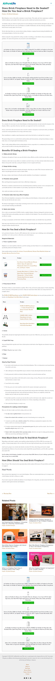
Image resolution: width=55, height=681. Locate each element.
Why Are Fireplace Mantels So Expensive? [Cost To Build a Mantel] (41, 568)
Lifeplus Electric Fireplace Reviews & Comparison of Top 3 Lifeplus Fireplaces (41, 520)
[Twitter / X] (28, 678)
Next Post (50, 493)
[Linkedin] (26, 678)
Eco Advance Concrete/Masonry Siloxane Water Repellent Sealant (32, 251)
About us (27, 666)
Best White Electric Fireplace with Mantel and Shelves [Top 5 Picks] (14, 545)
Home (27, 664)
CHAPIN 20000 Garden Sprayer (30, 295)
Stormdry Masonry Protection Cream (10, 253)
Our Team (27, 668)
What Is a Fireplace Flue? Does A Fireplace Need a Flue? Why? (12, 568)
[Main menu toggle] (51, 3)
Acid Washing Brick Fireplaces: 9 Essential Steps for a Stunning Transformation (14, 523)
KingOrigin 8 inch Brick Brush (15, 297)
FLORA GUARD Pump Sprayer (11, 295)
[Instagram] (30, 678)
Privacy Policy (27, 670)
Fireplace (4, 14)
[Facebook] (24, 678)
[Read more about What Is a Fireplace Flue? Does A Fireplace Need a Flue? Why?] (14, 559)
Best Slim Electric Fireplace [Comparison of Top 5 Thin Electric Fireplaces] (41, 545)
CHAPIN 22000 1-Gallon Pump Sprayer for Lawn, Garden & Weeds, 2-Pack (26, 317)
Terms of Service (28, 672)
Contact (27, 674)
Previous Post (6, 493)
